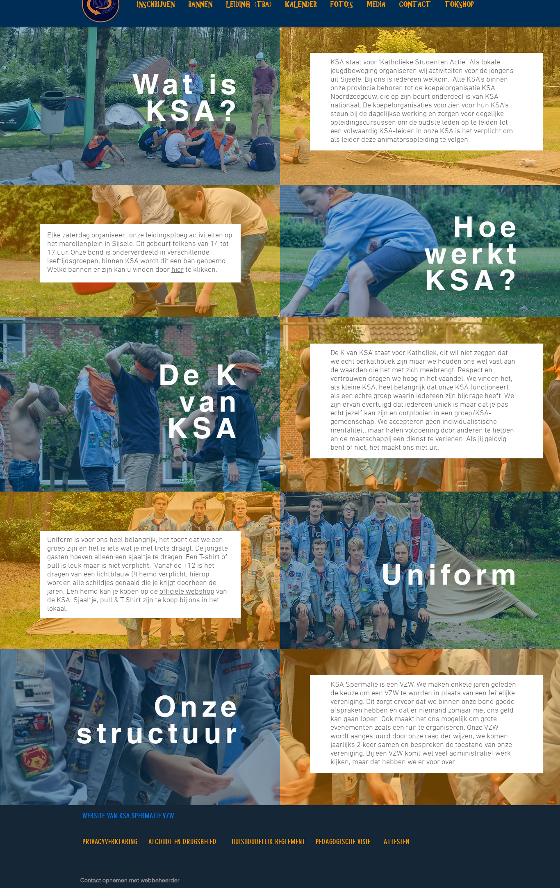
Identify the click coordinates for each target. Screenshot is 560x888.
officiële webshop (186, 591)
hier (177, 270)
